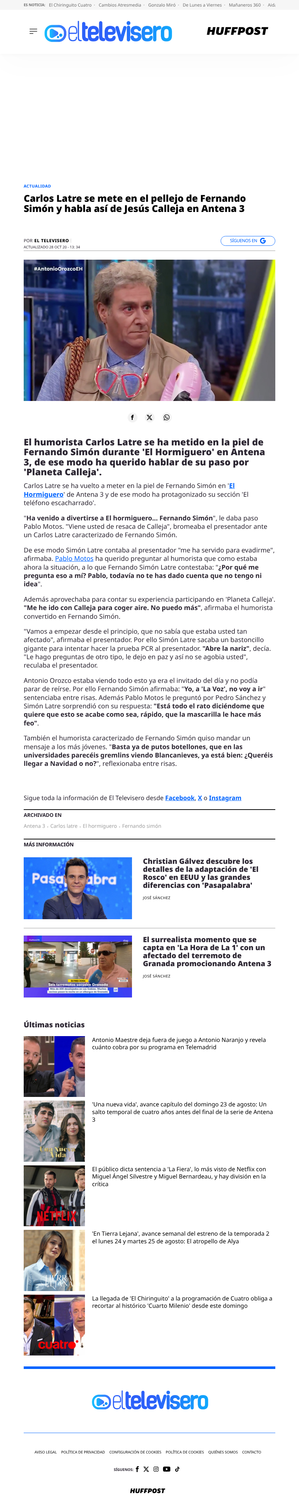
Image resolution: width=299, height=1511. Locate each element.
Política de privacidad (83, 1452)
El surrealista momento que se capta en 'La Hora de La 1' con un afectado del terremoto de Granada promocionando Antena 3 (207, 951)
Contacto (251, 1452)
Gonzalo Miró (162, 5)
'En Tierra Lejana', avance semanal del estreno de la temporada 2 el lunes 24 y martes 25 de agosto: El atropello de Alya (180, 1237)
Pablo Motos (74, 558)
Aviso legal (46, 1452)
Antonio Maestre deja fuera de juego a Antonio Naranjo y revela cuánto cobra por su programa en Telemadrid (179, 1043)
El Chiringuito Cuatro (71, 5)
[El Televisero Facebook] (137, 1469)
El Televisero (51, 241)
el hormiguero (100, 826)
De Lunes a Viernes (203, 5)
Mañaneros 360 (245, 5)
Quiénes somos (223, 1452)
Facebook (180, 798)
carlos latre (64, 826)
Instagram (225, 798)
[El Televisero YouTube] (167, 1470)
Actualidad (37, 186)
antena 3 (34, 826)
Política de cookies (185, 1452)
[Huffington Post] (237, 32)
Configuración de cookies (135, 1452)
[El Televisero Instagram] (156, 1470)
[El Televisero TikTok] (177, 1470)
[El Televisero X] (146, 1470)
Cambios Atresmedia (121, 5)
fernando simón (141, 826)
